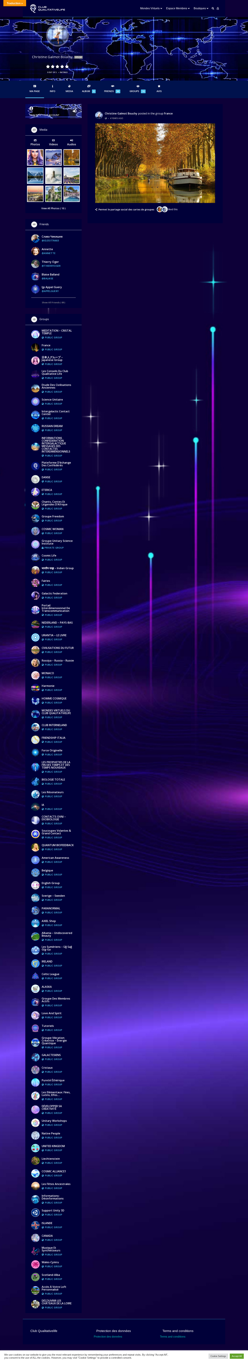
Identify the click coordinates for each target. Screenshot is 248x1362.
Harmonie (48, 686)
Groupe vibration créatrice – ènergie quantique (54, 1040)
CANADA (47, 1236)
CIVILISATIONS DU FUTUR (58, 648)
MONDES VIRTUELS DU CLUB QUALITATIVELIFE (56, 712)
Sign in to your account (44, 114)
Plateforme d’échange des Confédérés (56, 464)
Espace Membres (176, 8)
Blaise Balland (50, 274)
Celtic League (50, 974)
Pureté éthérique (53, 1080)
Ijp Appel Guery (52, 287)
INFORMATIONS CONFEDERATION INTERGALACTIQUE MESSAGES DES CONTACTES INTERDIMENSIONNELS (56, 444)
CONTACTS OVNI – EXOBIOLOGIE (54, 818)
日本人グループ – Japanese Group (52, 358)
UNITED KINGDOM (53, 1146)
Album (88, 91)
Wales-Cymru (50, 1262)
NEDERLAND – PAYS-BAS (57, 622)
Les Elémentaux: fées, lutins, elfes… (56, 1093)
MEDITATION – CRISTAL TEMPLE (57, 332)
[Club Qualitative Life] (47, 8)
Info (52, 91)
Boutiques (200, 8)
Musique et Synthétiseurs (51, 1249)
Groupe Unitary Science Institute (57, 542)
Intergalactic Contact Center (56, 412)
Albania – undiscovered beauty (57, 934)
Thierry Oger (50, 262)
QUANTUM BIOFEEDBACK (58, 845)
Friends (111, 91)
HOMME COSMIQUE (54, 698)
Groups (137, 91)
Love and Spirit (52, 1013)
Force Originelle (52, 750)
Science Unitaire (52, 399)
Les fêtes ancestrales (56, 1184)
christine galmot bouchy (121, 113)
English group (51, 883)
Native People (51, 1133)
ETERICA (47, 490)
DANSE (46, 477)
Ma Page (35, 91)
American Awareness (55, 858)
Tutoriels (48, 1026)
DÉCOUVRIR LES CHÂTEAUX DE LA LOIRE (57, 1302)
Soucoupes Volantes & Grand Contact (56, 832)
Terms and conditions (172, 1336)
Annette (47, 249)
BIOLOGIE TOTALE (53, 779)
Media (69, 91)
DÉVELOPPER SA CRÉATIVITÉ (52, 1107)
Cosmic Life (49, 555)
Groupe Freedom (53, 516)
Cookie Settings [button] (218, 1356)
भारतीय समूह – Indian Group (58, 568)
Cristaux (47, 1068)
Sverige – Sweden (53, 896)
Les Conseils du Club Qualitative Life (55, 372)
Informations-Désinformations (53, 1197)
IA (43, 805)
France (168, 113)
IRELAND (47, 961)
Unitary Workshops (54, 1121)
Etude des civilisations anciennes (56, 386)
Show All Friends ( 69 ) (53, 302)
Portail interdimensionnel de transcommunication (56, 608)
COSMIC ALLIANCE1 (54, 1171)
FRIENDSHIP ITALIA (53, 738)
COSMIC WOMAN (52, 529)
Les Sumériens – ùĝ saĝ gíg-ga (57, 948)
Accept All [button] (237, 1356)
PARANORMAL (51, 908)
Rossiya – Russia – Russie (58, 660)
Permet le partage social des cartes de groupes (126, 209)
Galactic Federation (54, 593)
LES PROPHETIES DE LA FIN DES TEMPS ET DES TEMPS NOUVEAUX (56, 764)
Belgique (47, 870)
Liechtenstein (51, 1159)
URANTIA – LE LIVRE (54, 635)
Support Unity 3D (53, 1210)
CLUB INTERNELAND (54, 725)
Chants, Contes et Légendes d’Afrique (54, 503)
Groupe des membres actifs (56, 1000)
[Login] (217, 8)
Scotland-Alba (51, 1275)
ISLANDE (47, 1223)
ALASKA (47, 987)
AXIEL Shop (49, 921)
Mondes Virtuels (150, 8)
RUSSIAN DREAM (52, 426)
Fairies (46, 581)
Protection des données (108, 1336)
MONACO (48, 673)
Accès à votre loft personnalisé (54, 1288)
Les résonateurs (53, 792)
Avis (159, 91)
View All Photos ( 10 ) (53, 208)
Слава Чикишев (52, 236)
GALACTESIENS (51, 1055)
